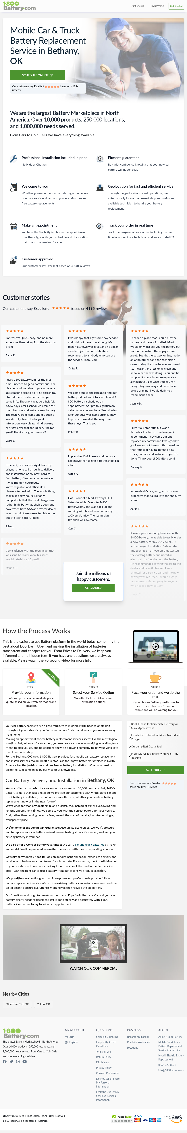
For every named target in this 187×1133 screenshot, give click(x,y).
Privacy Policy (103, 1067)
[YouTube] (24, 1062)
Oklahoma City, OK (17, 1004)
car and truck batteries (89, 844)
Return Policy (103, 1057)
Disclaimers (102, 1062)
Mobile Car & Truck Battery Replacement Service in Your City (170, 1046)
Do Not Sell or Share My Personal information (107, 1082)
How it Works (157, 6)
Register (73, 1042)
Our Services (137, 6)
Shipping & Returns (107, 1037)
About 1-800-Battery (170, 1037)
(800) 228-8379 (167, 1065)
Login (71, 1037)
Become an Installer (138, 1037)
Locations (132, 1047)
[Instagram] (18, 1062)
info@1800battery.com (171, 1070)
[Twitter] (11, 1062)
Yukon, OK (43, 1004)
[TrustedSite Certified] (122, 1118)
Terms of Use (103, 1051)
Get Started (176, 6)
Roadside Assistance (138, 1042)
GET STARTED (93, 588)
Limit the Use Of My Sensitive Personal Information (107, 1096)
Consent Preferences (107, 1073)
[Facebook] (5, 1062)
